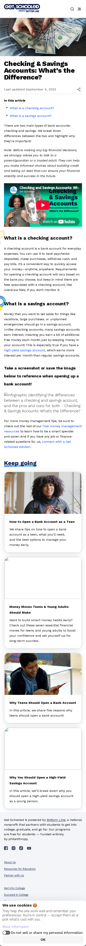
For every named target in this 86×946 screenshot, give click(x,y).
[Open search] (72, 9)
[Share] (79, 89)
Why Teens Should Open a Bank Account (42, 703)
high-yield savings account (24, 350)
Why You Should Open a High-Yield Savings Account (37, 780)
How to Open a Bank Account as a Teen (42, 522)
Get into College (14, 888)
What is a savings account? (31, 116)
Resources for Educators (20, 868)
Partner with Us (14, 875)
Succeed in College (16, 894)
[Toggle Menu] (79, 9)
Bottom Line (56, 820)
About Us (10, 862)
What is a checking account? (32, 108)
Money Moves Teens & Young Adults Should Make (39, 609)
